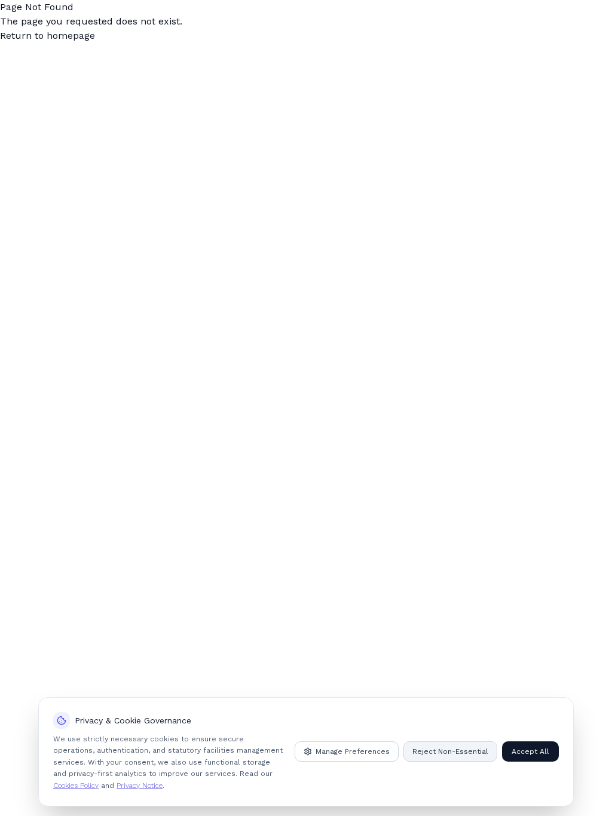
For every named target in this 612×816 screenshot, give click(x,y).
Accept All (530, 751)
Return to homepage (47, 35)
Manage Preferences (353, 751)
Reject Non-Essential (450, 751)
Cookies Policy (76, 785)
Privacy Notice (140, 785)
